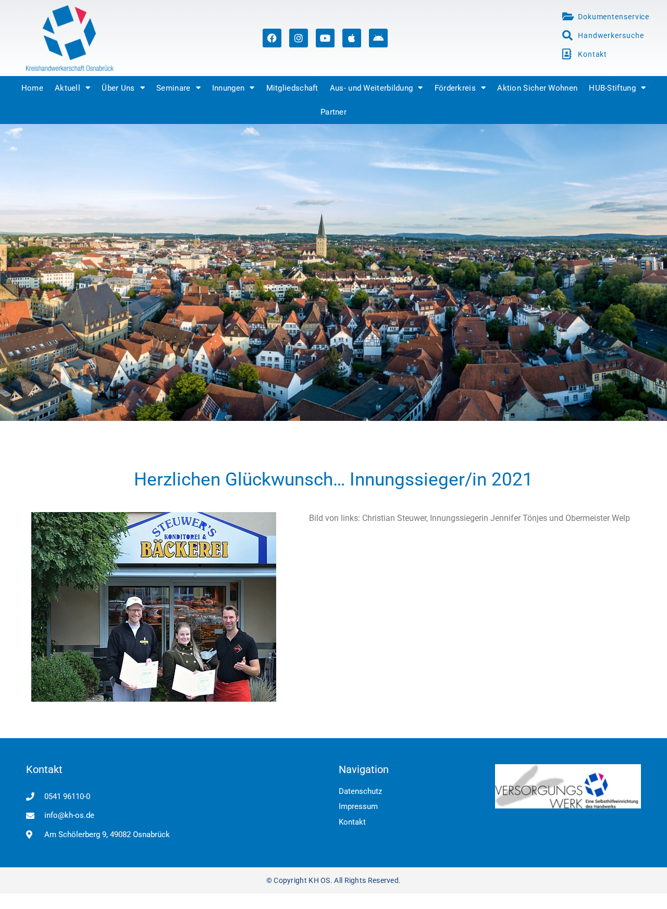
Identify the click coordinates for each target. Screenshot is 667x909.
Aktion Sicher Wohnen (537, 88)
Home (32, 88)
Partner (333, 112)
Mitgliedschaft (292, 88)
